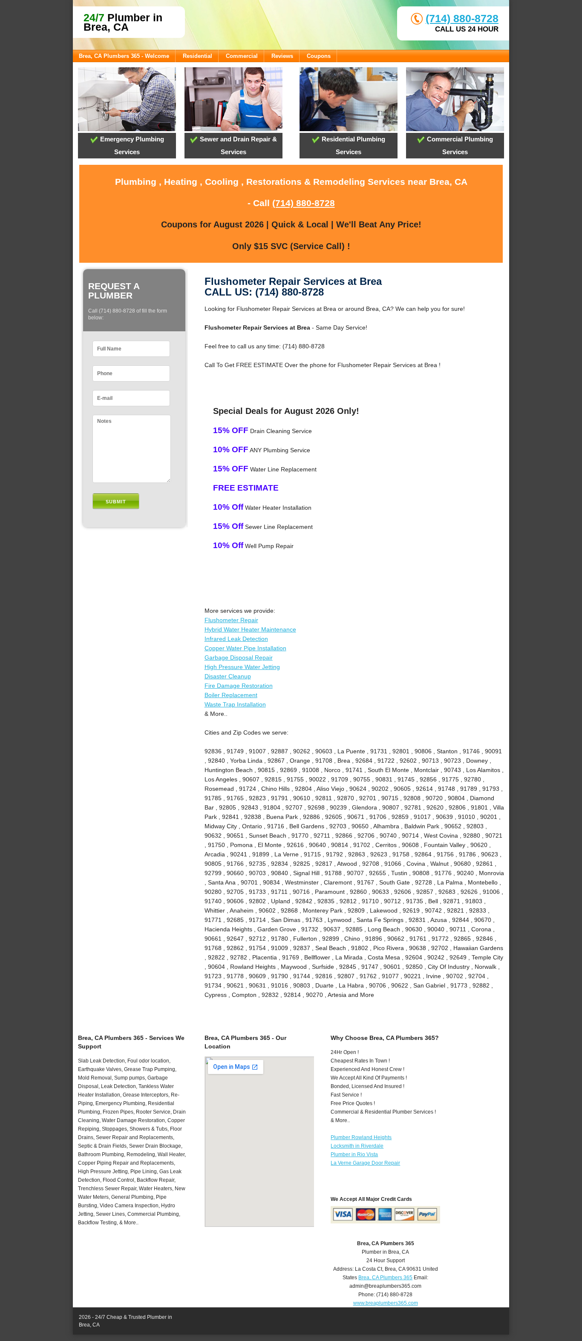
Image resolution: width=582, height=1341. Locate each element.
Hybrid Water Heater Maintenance (250, 629)
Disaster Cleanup (228, 676)
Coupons (319, 56)
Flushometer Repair (231, 620)
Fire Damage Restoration (239, 685)
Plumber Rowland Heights (361, 1137)
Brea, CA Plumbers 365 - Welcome (124, 56)
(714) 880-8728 (462, 18)
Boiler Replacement (231, 695)
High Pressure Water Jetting (242, 666)
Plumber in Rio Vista (354, 1154)
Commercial (242, 56)
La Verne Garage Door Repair (365, 1163)
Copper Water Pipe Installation (245, 648)
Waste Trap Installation (235, 704)
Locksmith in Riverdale (357, 1146)
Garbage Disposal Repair (239, 657)
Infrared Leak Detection (236, 638)
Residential (197, 56)
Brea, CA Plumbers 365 (385, 1278)
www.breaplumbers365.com (385, 1303)
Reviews (282, 56)
